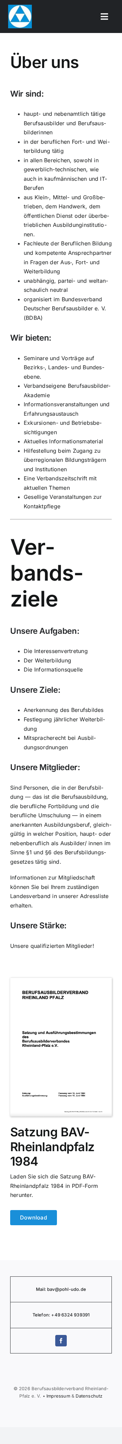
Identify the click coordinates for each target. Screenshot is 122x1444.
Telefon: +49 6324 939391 (61, 1314)
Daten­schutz (89, 1396)
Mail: (41, 1289)
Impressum (58, 1396)
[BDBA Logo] (20, 7)
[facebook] (61, 1340)
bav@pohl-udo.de (66, 1289)
